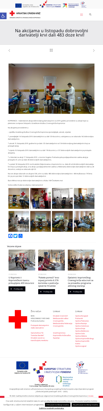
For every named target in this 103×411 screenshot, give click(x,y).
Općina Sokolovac (82, 326)
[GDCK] (25, 14)
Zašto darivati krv (37, 328)
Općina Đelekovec (82, 331)
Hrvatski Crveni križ (60, 316)
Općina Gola (80, 333)
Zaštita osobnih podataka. (51, 408)
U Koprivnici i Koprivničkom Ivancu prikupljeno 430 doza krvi (21, 280)
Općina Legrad (80, 346)
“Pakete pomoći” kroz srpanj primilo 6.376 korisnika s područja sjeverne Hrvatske (48, 281)
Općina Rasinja (81, 323)
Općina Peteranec (82, 321)
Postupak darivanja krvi (40, 325)
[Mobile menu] (81, 14)
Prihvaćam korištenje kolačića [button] (57, 405)
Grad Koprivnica (59, 333)
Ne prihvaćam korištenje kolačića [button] (85, 405)
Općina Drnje (80, 328)
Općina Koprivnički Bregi (84, 338)
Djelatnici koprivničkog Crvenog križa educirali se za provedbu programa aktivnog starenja (80, 281)
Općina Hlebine (81, 336)
